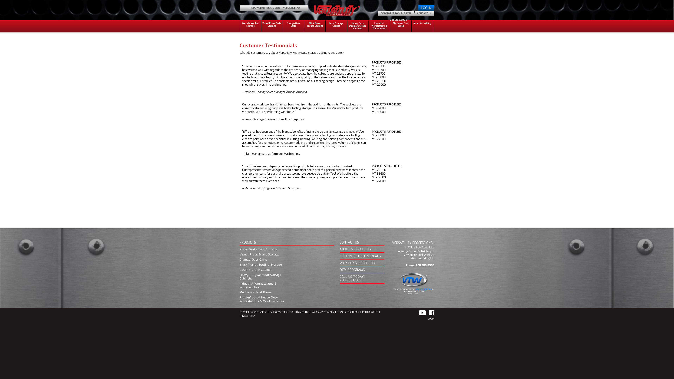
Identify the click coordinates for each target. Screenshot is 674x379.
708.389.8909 (398, 20)
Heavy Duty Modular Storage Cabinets (261, 277)
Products (248, 243)
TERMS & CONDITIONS (348, 312)
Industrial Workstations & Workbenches (258, 285)
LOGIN (431, 318)
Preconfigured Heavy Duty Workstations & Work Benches (262, 299)
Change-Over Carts (293, 24)
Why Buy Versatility (358, 263)
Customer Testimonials (360, 256)
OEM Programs (352, 270)
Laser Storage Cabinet (336, 24)
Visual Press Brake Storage (272, 24)
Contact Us (349, 243)
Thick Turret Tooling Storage (315, 24)
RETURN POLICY (370, 312)
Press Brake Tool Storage (258, 249)
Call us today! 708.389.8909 (352, 278)
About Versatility (356, 249)
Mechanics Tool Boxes (401, 24)
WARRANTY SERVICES (323, 312)
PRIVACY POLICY (247, 316)
